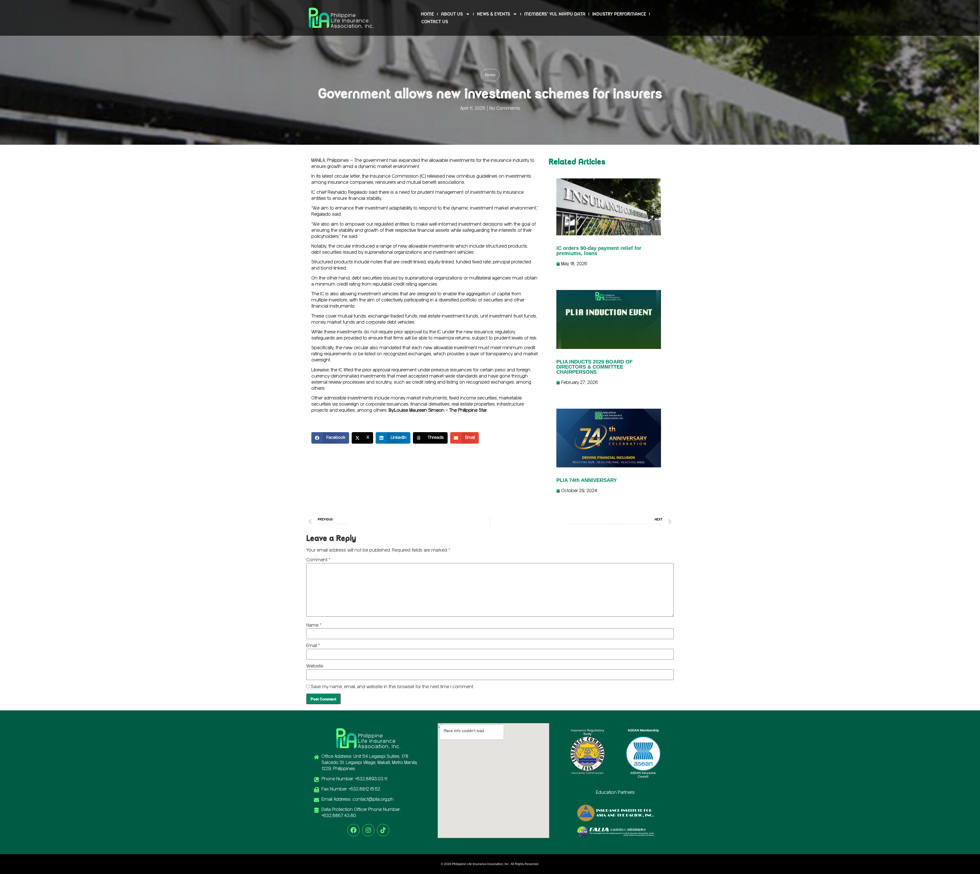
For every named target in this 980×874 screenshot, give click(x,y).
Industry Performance (619, 14)
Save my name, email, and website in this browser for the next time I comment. (392, 687)
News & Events (493, 14)
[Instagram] (368, 830)
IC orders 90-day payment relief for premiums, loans (598, 250)
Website (314, 666)
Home (427, 14)
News (490, 75)
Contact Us (434, 21)
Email (313, 646)
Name (313, 625)
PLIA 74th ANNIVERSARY (586, 480)
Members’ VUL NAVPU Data (554, 14)
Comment (318, 560)
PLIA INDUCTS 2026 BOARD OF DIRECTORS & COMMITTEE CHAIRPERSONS (594, 367)
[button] (330, 438)
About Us (452, 14)
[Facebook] (353, 830)
